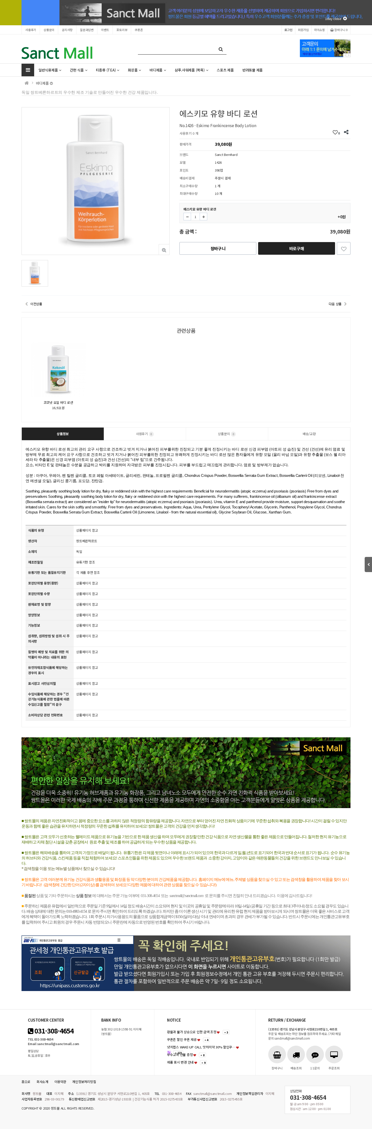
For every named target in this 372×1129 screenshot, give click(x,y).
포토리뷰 (121, 30)
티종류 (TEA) (106, 70)
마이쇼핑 (319, 30)
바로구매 (296, 248)
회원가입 (303, 30)
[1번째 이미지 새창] (35, 272)
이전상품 (36, 303)
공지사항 (67, 30)
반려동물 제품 (252, 70)
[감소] (187, 216)
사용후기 (30, 30)
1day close (334, 18)
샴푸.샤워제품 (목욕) (190, 70)
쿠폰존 (139, 30)
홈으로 (26, 1081)
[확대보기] (164, 249)
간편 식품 (77, 70)
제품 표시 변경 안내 (180, 1062)
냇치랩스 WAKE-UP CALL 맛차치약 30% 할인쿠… (201, 1047)
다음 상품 (335, 303)
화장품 (132, 70)
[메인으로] (27, 83)
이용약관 (60, 1081)
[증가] (203, 216)
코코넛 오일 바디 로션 (58, 402)
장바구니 (341, 30)
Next (348, 55)
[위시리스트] (343, 248)
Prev (345, 55)
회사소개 (42, 1081)
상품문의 (49, 30)
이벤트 (105, 30)
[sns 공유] (346, 132)
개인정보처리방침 (84, 1081)
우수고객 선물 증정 (180, 1054)
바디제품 (156, 70)
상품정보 (63, 433)
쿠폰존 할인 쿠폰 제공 (182, 1039)
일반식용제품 (48, 70)
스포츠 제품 (225, 70)
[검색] (220, 49)
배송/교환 (309, 433)
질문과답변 (87, 30)
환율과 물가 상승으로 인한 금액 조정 (191, 1031)
